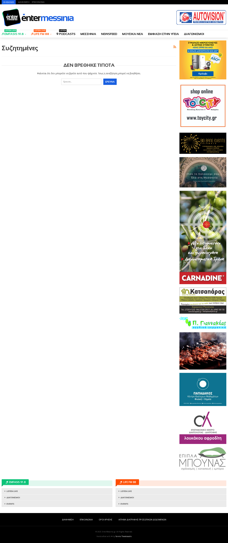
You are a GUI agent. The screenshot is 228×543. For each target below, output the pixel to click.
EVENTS (10, 504)
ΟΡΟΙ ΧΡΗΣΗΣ (105, 519)
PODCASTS (67, 33)
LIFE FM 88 (41, 33)
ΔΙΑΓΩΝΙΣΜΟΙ (194, 34)
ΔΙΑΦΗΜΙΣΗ (24, 2)
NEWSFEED (109, 34)
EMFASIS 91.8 (14, 33)
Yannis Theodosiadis (124, 536)
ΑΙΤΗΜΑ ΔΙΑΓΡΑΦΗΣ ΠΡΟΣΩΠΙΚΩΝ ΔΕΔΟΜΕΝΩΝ (142, 519)
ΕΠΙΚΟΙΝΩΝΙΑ (38, 2)
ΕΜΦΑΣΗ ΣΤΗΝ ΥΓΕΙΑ (163, 34)
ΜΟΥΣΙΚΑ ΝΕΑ (132, 34)
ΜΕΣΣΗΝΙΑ (88, 34)
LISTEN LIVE (12, 491)
